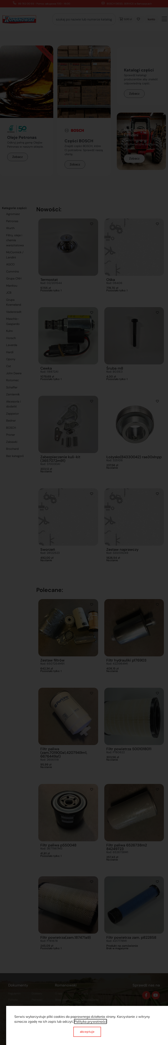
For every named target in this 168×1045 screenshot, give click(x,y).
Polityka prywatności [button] (90, 1021)
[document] (84, 522)
